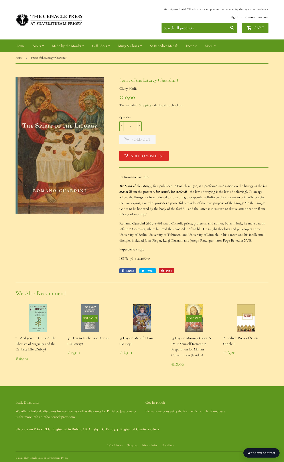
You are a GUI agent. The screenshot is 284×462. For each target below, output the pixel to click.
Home (20, 45)
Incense (191, 45)
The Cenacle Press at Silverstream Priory (46, 458)
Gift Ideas (100, 45)
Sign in (235, 17)
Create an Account (256, 17)
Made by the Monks (67, 45)
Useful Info (168, 445)
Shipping (145, 105)
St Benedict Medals (164, 45)
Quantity (125, 117)
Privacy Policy (150, 445)
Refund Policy (115, 445)
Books (37, 45)
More (209, 45)
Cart (258, 27)
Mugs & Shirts (129, 45)
